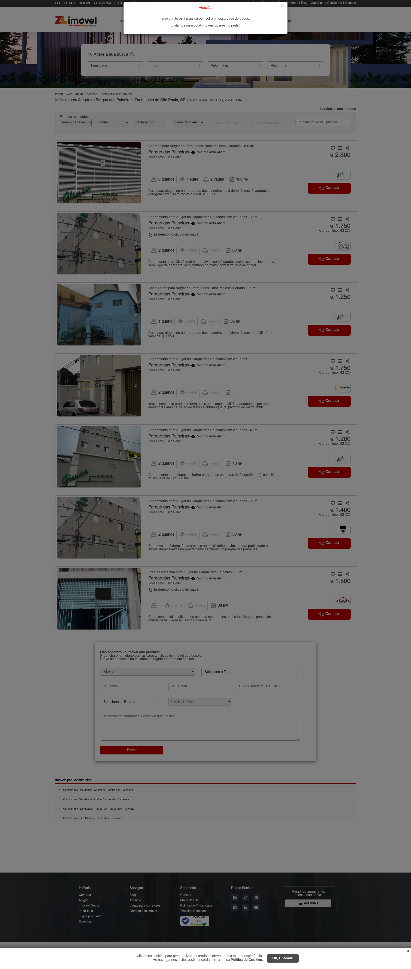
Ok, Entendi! (282, 958)
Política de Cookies (246, 960)
